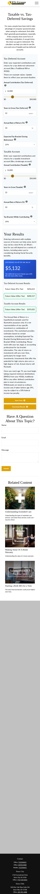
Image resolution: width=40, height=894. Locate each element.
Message (5, 450)
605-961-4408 (22, 892)
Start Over (19, 400)
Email (4, 438)
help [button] (5, 85)
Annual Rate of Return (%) (16, 122)
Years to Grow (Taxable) (15, 187)
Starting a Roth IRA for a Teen (18, 586)
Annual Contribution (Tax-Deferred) (18, 84)
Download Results (19, 407)
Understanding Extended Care (18, 512)
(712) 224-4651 (22, 880)
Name (4, 425)
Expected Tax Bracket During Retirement (15, 138)
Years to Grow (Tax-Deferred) (17, 107)
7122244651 (22, 862)
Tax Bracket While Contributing (18, 216)
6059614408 (22, 865)
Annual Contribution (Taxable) (17, 164)
